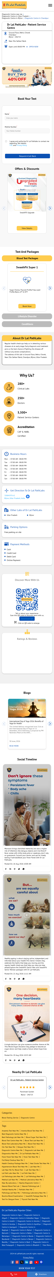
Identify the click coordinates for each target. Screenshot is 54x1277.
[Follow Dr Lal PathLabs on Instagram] (32, 1262)
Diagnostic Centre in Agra (12, 1215)
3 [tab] (33, 85)
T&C (11, 145)
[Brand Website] (41, 1262)
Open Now (33, 47)
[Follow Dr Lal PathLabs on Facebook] (12, 1262)
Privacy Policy (22, 145)
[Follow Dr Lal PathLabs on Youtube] (36, 1262)
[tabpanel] (27, 77)
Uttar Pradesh (11, 515)
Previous (4, 208)
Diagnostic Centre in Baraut (22, 1239)
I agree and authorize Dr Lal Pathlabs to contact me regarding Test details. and (29, 143)
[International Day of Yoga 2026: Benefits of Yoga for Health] (27, 708)
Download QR (27, 618)
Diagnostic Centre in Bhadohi (28, 1245)
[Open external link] (27, 1270)
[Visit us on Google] (17, 1262)
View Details (27, 228)
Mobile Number (11, 126)
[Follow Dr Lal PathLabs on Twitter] (22, 1262)
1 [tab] (28, 85)
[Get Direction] (28, 498)
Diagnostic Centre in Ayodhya (29, 1224)
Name (7, 113)
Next (50, 208)
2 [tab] (30, 85)
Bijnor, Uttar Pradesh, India (14, 498)
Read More (14, 746)
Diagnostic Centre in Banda (22, 1236)
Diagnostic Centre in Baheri (21, 1230)
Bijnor (31, 515)
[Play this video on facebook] (27, 806)
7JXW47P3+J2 (9, 495)
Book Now (27, 306)
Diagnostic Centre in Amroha (28, 1221)
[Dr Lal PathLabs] (14, 5)
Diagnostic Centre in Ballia (21, 1233)
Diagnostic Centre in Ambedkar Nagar (24, 1218)
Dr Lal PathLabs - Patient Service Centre (27, 1080)
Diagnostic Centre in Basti (20, 1242)
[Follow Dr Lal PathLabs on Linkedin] (27, 1262)
